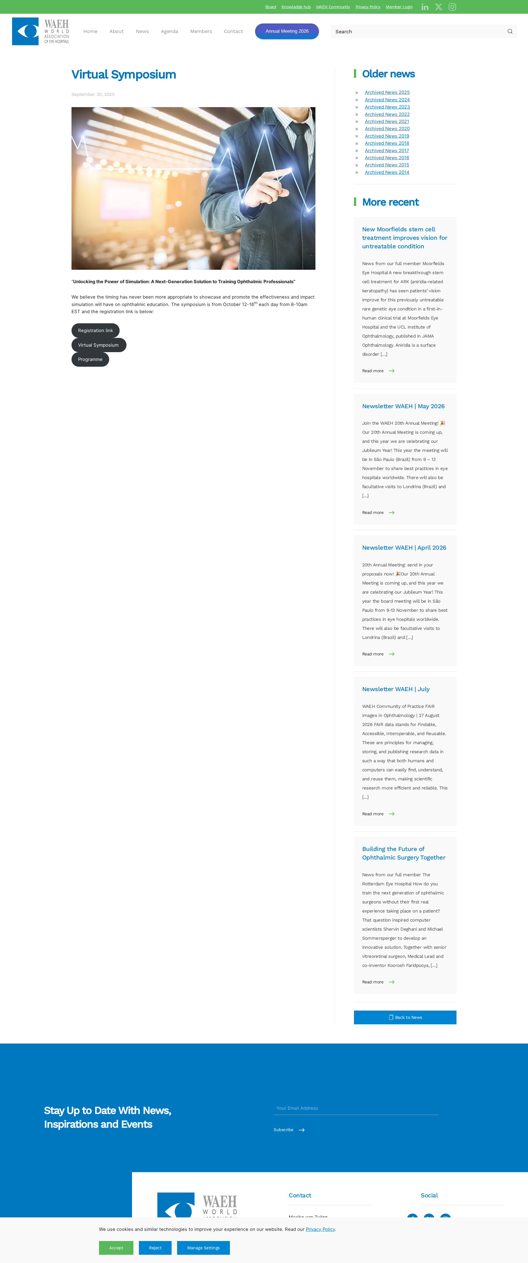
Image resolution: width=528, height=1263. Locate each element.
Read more (373, 370)
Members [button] (201, 31)
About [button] (116, 31)
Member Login (399, 6)
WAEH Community (333, 6)
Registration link (95, 330)
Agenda (169, 31)
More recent (390, 202)
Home (90, 31)
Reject (155, 1247)
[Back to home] (41, 31)
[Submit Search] (510, 31)
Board (270, 6)
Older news (388, 74)
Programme (90, 359)
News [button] (142, 31)
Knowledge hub (296, 6)
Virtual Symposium (124, 74)
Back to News (408, 1017)
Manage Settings (203, 1247)
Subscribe (283, 1130)
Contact (233, 31)
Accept (116, 1247)
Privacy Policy (368, 6)
